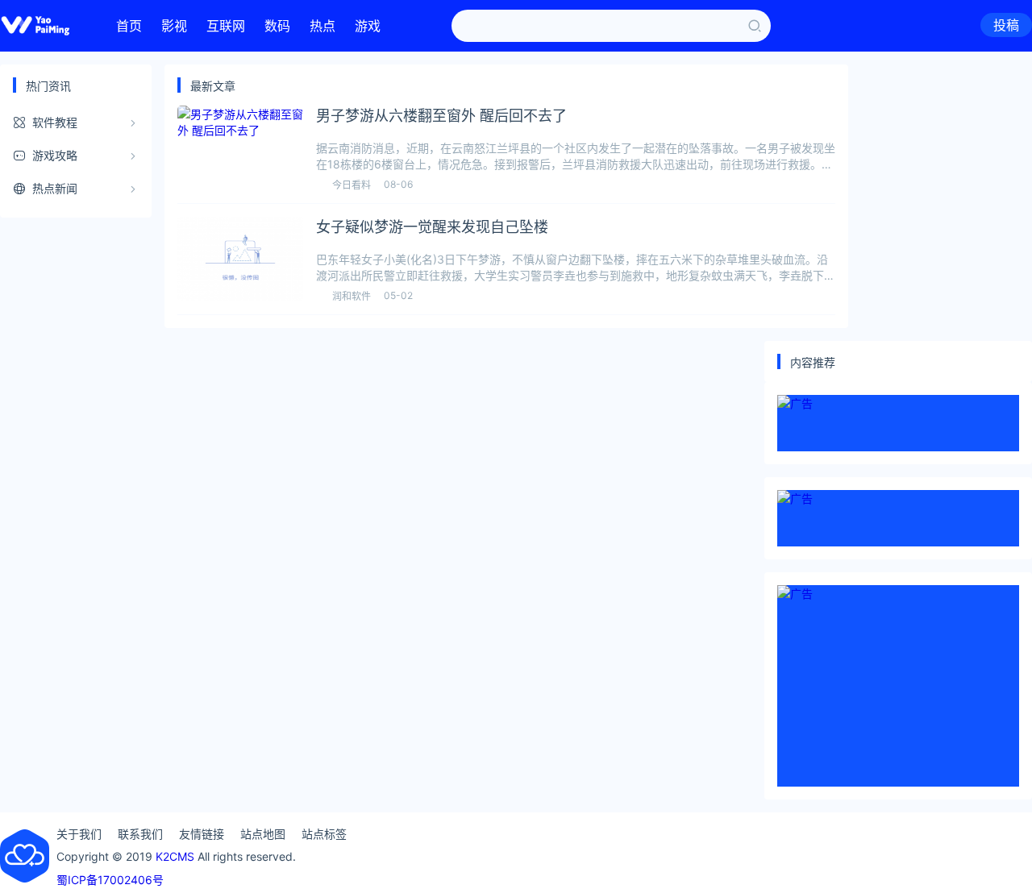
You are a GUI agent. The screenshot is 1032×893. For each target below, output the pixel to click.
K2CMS (175, 856)
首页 (129, 26)
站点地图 (262, 834)
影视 (174, 26)
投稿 (1006, 25)
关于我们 (79, 834)
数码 (277, 26)
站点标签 (324, 834)
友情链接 (201, 834)
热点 (322, 26)
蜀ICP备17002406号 (110, 880)
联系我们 (140, 834)
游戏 (368, 26)
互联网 (225, 26)
